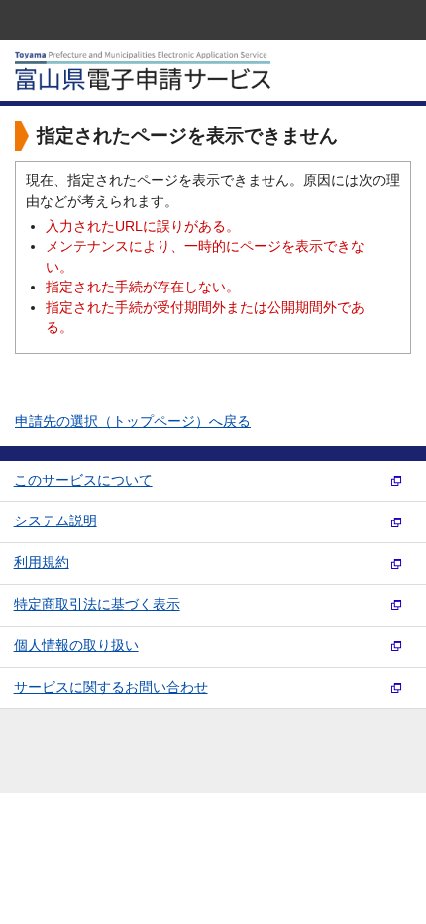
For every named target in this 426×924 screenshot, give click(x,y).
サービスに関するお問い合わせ (111, 687)
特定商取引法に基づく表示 (97, 604)
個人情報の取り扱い (76, 645)
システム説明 (55, 521)
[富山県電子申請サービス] (143, 86)
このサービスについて (83, 480)
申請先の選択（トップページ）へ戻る (133, 421)
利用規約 (41, 562)
